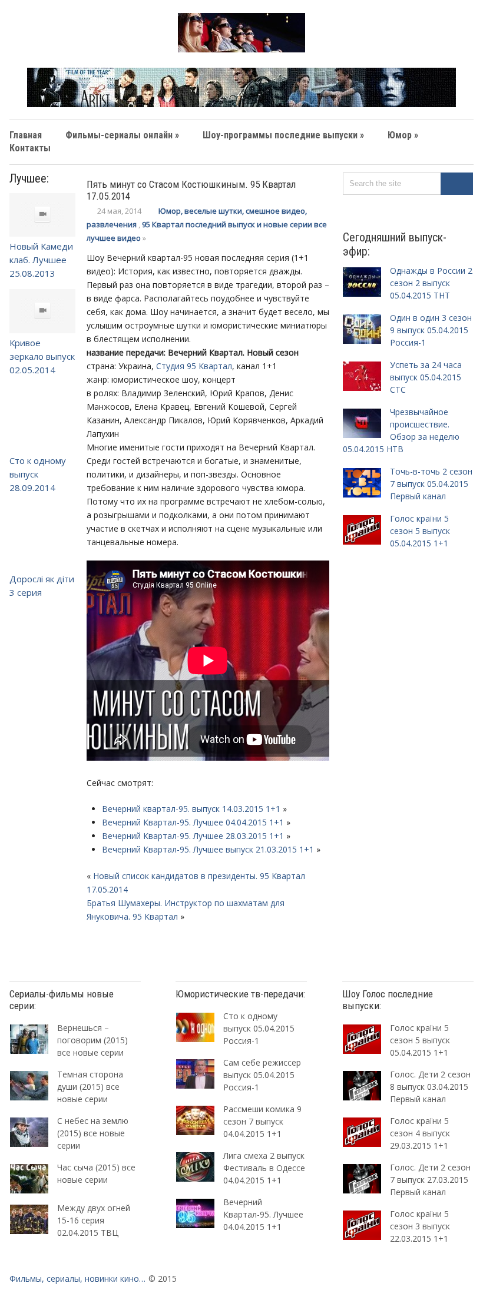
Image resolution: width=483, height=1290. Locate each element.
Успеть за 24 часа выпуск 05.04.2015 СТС (426, 377)
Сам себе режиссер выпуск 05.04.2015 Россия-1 (262, 1075)
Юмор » (403, 135)
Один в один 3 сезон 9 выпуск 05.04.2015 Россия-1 (431, 330)
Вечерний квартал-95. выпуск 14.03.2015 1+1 (191, 808)
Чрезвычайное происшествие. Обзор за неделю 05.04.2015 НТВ (401, 430)
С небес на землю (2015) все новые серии (92, 1133)
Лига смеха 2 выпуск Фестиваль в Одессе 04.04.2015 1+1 (264, 1168)
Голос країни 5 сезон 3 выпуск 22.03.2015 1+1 (420, 1226)
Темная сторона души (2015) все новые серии (90, 1087)
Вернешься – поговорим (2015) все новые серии (92, 1040)
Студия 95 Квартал (194, 366)
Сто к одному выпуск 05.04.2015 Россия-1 (259, 1028)
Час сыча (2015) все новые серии (96, 1173)
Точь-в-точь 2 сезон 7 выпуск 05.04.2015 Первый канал (431, 484)
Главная (25, 135)
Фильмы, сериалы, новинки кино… (77, 1278)
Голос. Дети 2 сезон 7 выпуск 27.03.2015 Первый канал (430, 1180)
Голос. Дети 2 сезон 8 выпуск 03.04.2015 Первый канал (430, 1087)
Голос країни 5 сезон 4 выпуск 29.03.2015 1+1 (420, 1133)
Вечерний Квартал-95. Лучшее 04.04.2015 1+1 (193, 822)
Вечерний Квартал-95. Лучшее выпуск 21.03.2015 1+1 (208, 849)
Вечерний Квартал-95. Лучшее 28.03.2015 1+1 (193, 835)
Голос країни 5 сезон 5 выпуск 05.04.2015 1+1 (420, 531)
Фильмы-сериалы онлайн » (122, 135)
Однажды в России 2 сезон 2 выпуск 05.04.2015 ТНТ (431, 283)
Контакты (30, 148)
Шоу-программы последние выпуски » (283, 135)
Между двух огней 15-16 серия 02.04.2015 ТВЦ (93, 1220)
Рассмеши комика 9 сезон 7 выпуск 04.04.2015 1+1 (262, 1121)
